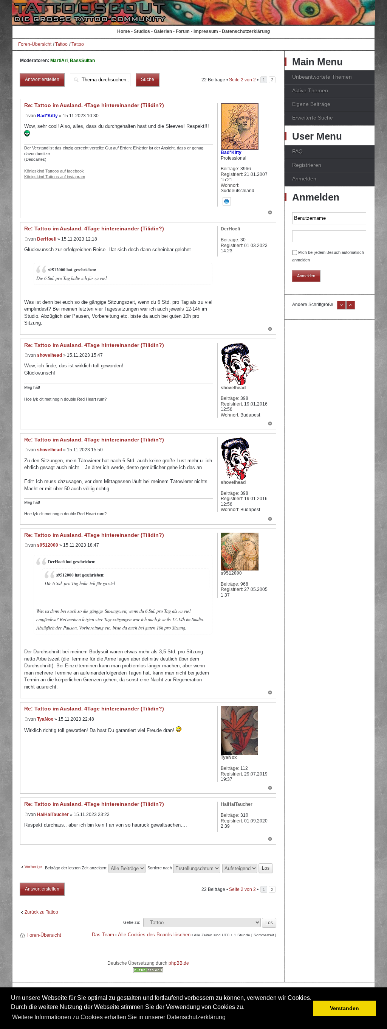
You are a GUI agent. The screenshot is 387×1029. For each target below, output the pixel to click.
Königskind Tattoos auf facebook (54, 171)
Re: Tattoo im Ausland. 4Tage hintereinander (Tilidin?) (94, 105)
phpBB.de (179, 963)
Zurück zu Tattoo (41, 912)
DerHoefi (46, 239)
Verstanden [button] (344, 1008)
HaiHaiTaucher (53, 814)
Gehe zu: (131, 922)
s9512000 (47, 545)
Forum (183, 31)
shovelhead (49, 355)
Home (123, 31)
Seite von (242, 79)
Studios (142, 31)
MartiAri (59, 60)
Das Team (103, 934)
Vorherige (33, 866)
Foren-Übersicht (34, 44)
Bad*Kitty (47, 115)
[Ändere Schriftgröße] (341, 308)
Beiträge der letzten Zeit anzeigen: (76, 868)
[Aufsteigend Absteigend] (248, 868)
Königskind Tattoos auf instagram (54, 176)
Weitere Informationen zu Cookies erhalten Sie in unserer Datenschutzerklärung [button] (119, 1017)
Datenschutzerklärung (246, 31)
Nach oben (270, 213)
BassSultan (82, 60)
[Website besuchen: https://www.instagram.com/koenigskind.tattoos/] (227, 201)
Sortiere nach (160, 868)
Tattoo (61, 44)
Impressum (206, 31)
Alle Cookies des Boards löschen (154, 934)
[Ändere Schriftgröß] (351, 308)
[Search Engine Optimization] (148, 971)
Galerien (163, 31)
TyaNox (45, 719)
